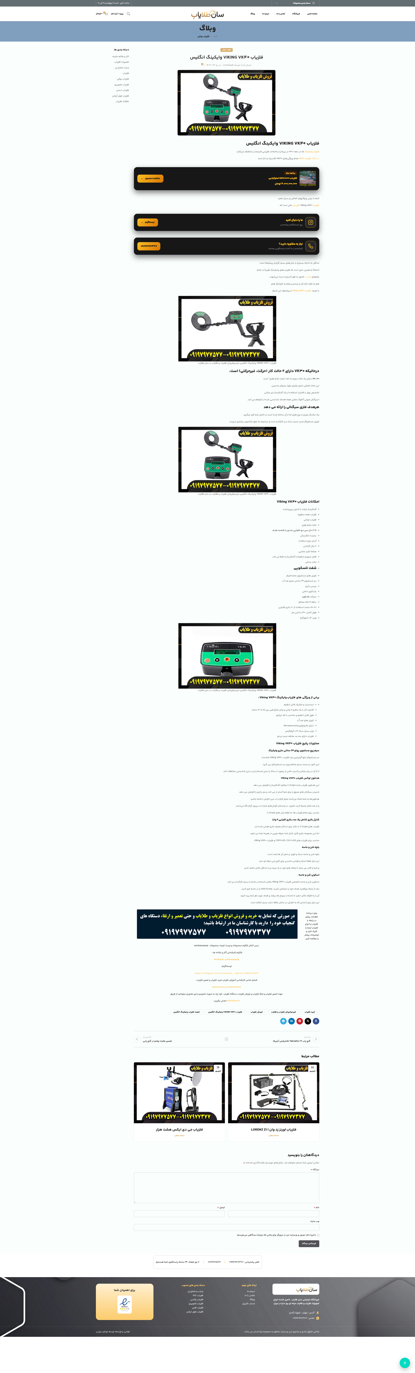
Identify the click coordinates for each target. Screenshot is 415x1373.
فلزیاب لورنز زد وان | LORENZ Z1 (273, 1130)
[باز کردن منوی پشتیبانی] (405, 1363)
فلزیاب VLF (198, 1295)
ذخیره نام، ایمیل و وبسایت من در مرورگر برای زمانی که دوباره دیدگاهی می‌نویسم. (276, 1235)
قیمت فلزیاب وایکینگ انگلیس (186, 1012)
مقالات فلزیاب (122, 101)
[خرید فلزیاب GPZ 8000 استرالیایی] (226, 178)
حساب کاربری (248, 1304)
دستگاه (309, 158)
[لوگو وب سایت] (207, 14)
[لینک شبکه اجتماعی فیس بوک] (316, 1021)
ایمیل (221, 1207)
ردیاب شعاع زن (122, 68)
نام (316, 1207)
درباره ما (251, 1291)
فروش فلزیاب (257, 1012)
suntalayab (228, 65)
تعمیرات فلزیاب (121, 62)
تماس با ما (250, 1295)
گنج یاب (296, 205)
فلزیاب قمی (197, 1308)
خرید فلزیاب (310, 1012)
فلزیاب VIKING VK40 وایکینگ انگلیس (225, 1012)
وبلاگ (252, 1299)
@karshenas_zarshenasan (226, 959)
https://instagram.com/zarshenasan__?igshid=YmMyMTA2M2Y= (226, 973)
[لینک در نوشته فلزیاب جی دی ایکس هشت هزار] (179, 1092)
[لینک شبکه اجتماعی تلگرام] (283, 1021)
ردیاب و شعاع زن (195, 1291)
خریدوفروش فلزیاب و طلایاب (283, 1012)
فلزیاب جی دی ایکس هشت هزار (179, 1130)
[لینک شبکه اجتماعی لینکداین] (291, 1021)
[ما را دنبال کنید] (226, 222)
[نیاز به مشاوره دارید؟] (226, 246)
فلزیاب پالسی (196, 1299)
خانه (215, 36)
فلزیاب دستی (122, 90)
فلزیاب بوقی (204, 36)
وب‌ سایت (314, 1221)
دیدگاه (314, 1170)
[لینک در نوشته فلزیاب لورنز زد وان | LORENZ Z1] (273, 1092)
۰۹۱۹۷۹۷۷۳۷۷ (234, 987)
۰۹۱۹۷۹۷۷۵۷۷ (219, 987)
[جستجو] (128, 14)
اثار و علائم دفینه (120, 56)
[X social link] (308, 1021)
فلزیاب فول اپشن (194, 1312)
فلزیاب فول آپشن (120, 96)
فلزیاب (316, 205)
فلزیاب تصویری (121, 85)
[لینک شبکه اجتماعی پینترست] (299, 1021)
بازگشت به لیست (226, 1039)
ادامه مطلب (274, 1135)
